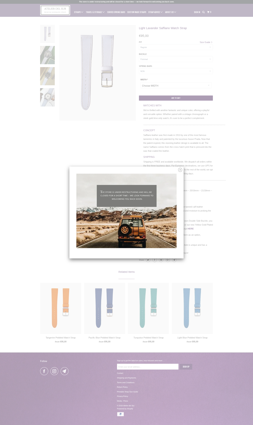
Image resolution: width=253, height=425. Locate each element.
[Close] (180, 169)
